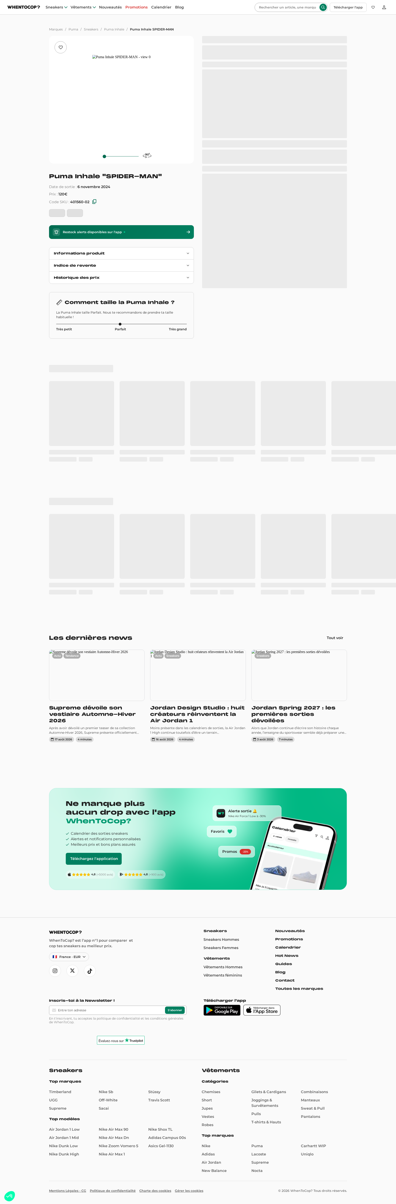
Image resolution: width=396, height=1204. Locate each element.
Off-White (108, 834)
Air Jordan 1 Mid (64, 872)
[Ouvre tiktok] (90, 705)
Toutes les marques (299, 723)
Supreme (57, 842)
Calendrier (161, 7)
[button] (9, 1196)
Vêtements (81, 7)
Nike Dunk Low (63, 880)
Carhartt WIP (313, 880)
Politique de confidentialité (113, 925)
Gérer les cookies (189, 925)
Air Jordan (211, 897)
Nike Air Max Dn (114, 872)
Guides (283, 698)
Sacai (104, 842)
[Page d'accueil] (23, 7)
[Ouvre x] (72, 705)
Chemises (211, 826)
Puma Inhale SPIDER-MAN (152, 29)
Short (207, 834)
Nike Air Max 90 (113, 864)
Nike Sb (106, 826)
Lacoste (258, 888)
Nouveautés (110, 7)
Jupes (207, 842)
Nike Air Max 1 (112, 888)
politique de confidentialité (118, 753)
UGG (53, 834)
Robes (207, 859)
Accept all (39, 1181)
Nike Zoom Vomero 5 (118, 880)
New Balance (214, 905)
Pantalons (310, 851)
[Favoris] (373, 7)
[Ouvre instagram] (55, 705)
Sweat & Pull (313, 842)
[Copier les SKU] (94, 202)
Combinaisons (314, 826)
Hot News (286, 690)
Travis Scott (159, 834)
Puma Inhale (114, 29)
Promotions (136, 7)
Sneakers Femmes (221, 682)
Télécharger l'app (348, 7)
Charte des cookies (155, 925)
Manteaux (310, 834)
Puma (73, 29)
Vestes (208, 851)
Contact (284, 715)
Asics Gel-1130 (161, 880)
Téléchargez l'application (94, 593)
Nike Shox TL (160, 864)
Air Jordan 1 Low (64, 864)
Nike (206, 880)
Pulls (256, 848)
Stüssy (154, 826)
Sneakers (54, 7)
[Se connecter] (384, 7)
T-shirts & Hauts (266, 856)
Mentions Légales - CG (67, 925)
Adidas (208, 888)
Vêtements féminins (223, 709)
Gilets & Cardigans (268, 826)
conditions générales (166, 753)
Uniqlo (307, 888)
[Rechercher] (323, 7)
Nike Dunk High (64, 888)
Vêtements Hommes (223, 701)
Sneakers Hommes (221, 674)
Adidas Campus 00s (167, 872)
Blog (179, 7)
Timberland (60, 826)
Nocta (257, 905)
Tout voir (335, 372)
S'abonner (175, 744)
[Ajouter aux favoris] (61, 47)
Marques (56, 29)
